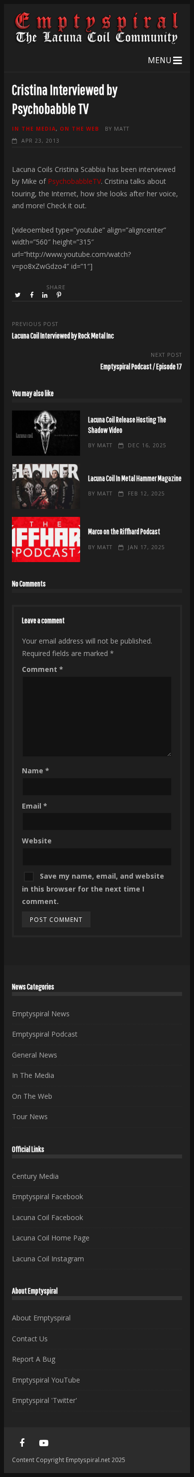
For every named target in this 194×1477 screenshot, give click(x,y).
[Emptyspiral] (97, 42)
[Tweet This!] (18, 295)
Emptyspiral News (41, 1013)
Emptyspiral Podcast (45, 1034)
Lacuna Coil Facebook (47, 1217)
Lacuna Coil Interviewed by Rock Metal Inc (63, 335)
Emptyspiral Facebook (47, 1196)
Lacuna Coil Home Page (51, 1237)
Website (37, 840)
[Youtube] (44, 1443)
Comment (42, 669)
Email (34, 806)
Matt (121, 128)
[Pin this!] (60, 295)
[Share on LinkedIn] (45, 295)
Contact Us (30, 1338)
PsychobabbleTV (74, 181)
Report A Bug (33, 1359)
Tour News (30, 1116)
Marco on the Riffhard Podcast (46, 539)
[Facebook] (22, 1443)
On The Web (79, 128)
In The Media (34, 128)
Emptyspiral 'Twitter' (44, 1400)
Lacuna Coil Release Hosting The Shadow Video (46, 433)
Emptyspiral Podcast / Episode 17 (141, 366)
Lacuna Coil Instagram (48, 1258)
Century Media (35, 1176)
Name (35, 770)
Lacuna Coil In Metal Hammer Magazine (46, 486)
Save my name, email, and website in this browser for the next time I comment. (93, 888)
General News (34, 1055)
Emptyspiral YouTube (46, 1380)
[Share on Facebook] (32, 295)
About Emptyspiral (41, 1317)
